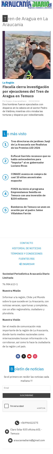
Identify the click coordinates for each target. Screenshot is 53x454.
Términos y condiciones (26, 253)
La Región (8, 82)
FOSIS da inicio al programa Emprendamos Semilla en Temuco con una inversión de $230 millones (28, 193)
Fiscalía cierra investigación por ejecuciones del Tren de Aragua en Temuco (26, 91)
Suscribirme (26, 395)
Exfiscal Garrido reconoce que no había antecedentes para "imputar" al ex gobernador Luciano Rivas (30, 160)
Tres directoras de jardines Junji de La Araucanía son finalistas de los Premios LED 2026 (30, 144)
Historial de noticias (26, 248)
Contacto (26, 243)
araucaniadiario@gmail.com (29, 440)
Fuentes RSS (26, 258)
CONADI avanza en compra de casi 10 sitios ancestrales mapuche (29, 177)
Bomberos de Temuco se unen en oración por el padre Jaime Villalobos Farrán (30, 210)
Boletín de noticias (27, 368)
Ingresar (28, 264)
